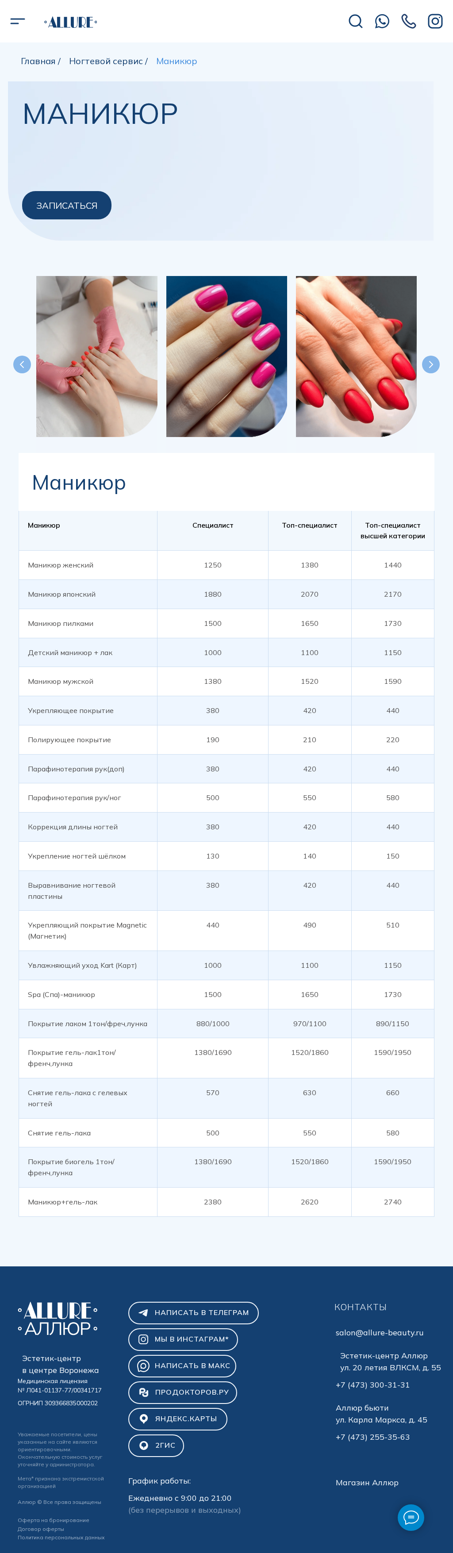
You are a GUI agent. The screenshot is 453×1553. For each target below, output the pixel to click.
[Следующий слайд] (431, 364)
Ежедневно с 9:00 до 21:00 (180, 1498)
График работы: (159, 1481)
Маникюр (176, 61)
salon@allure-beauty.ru (380, 1332)
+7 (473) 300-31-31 (373, 1385)
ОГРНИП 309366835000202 (58, 1403)
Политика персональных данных (61, 1537)
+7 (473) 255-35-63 (373, 1437)
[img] (70, 22)
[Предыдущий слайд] (22, 364)
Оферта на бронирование (53, 1520)
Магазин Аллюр (367, 1482)
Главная (38, 61)
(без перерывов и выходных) (184, 1510)
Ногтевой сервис (106, 61)
